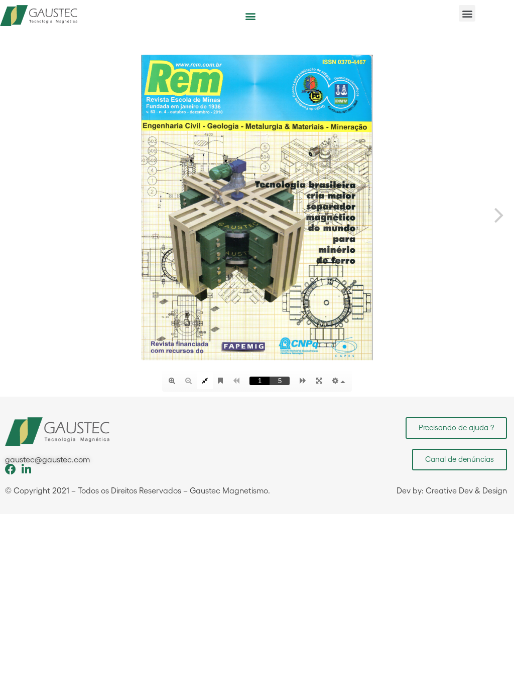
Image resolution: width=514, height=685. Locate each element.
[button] (250, 16)
